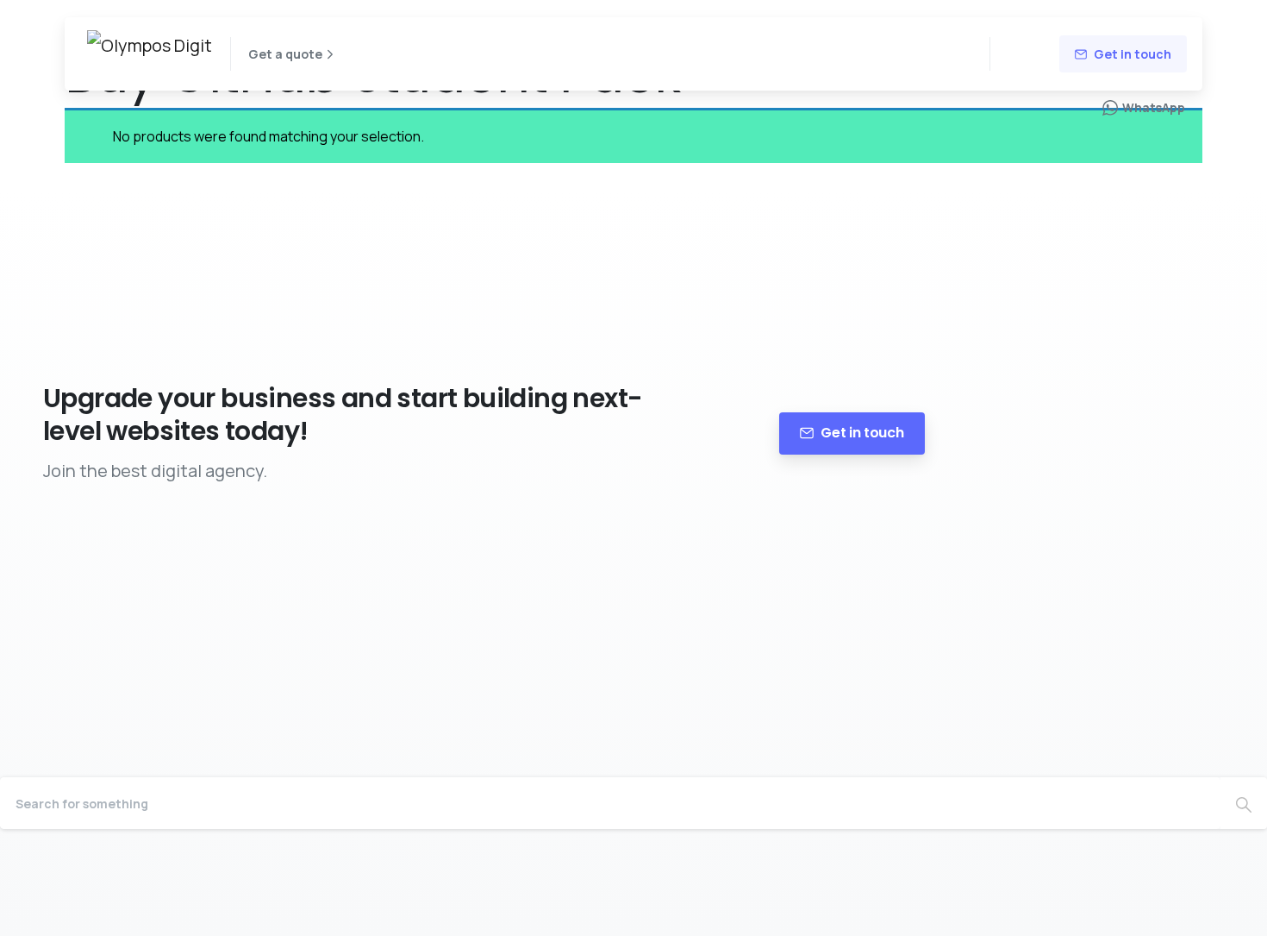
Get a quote (285, 54)
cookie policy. (772, 918)
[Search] (1243, 803)
